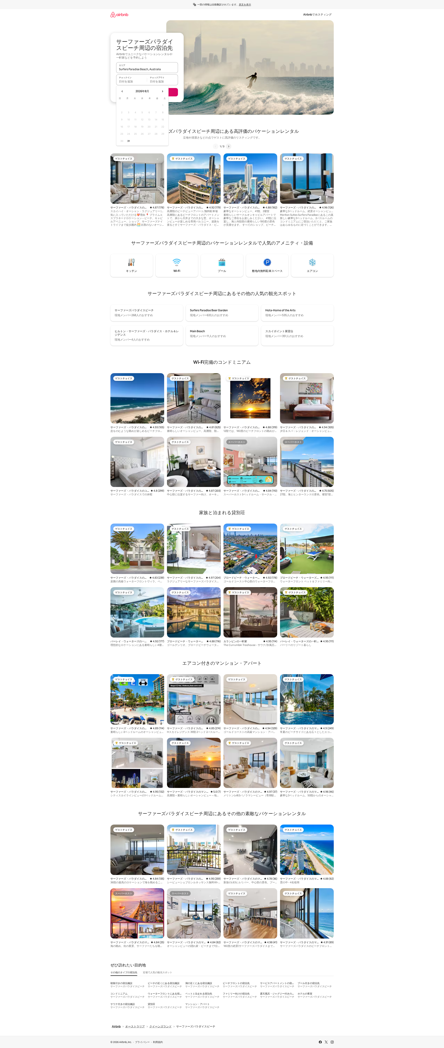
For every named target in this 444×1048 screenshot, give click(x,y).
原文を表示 (245, 4)
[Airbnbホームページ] (119, 14)
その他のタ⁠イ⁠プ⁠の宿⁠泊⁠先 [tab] (123, 972)
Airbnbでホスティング (317, 14)
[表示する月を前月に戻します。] (122, 91)
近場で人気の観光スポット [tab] (157, 972)
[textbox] (131, 81)
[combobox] (147, 69)
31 (128, 141)
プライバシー (142, 1042)
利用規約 (158, 1042)
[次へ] (228, 146)
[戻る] (215, 146)
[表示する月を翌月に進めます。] (162, 91)
